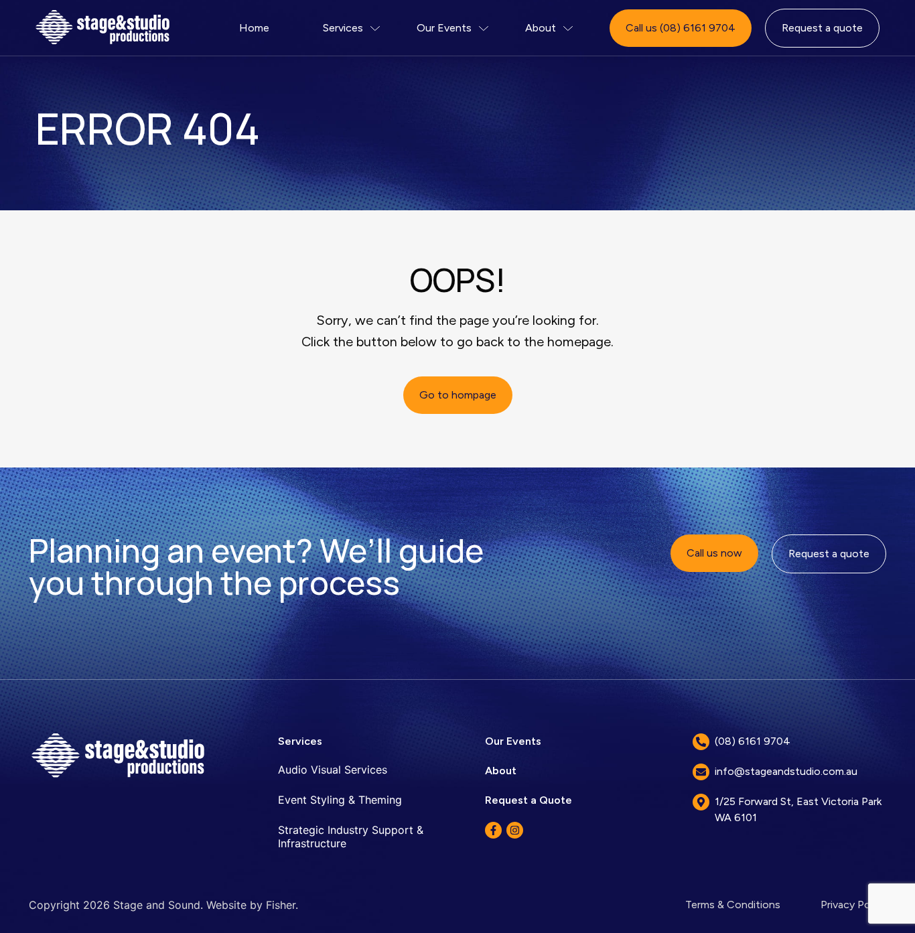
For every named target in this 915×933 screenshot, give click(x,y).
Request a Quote (528, 800)
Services (343, 27)
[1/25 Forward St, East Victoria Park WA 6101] (701, 802)
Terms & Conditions (732, 904)
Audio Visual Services (332, 769)
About (540, 27)
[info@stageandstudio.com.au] (701, 772)
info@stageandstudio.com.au (786, 771)
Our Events (444, 27)
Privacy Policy (853, 904)
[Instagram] (514, 830)
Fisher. (282, 905)
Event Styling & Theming (340, 799)
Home (254, 27)
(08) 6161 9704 (752, 741)
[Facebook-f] (493, 830)
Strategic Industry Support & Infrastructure (350, 836)
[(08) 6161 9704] (701, 741)
